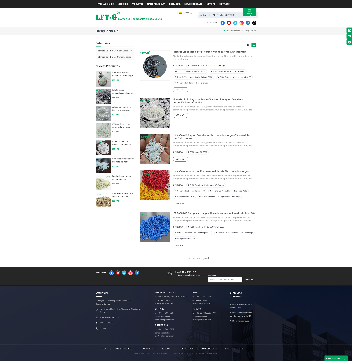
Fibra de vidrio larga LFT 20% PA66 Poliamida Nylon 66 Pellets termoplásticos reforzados (208, 101)
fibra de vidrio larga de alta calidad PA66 (194, 77)
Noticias (210, 4)
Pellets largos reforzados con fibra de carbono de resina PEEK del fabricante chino (122, 92)
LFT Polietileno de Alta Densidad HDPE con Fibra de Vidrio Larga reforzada (121, 126)
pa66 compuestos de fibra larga (191, 71)
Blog (227, 348)
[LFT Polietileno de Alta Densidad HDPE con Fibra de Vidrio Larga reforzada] (103, 130)
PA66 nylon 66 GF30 (198, 152)
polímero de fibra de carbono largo (114, 57)
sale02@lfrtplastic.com (109, 317)
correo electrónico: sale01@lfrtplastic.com (164, 302)
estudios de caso (193, 4)
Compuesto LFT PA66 (186, 238)
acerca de (123, 4)
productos (147, 348)
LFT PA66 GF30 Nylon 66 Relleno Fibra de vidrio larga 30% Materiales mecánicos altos (212, 137)
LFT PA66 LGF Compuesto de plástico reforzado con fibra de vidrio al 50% (214, 213)
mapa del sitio (209, 348)
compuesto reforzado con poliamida (192, 83)
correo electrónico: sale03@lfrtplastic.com (202, 318)
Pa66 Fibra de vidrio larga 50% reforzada (207, 227)
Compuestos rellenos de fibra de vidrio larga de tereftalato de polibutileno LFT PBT (122, 74)
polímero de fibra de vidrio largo (112, 50)
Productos (137, 4)
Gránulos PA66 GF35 (185, 196)
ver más (180, 89)
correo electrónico (250, 14)
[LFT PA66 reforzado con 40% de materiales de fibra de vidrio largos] (155, 185)
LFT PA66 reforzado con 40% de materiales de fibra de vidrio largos (211, 171)
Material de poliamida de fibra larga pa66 (229, 191)
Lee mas (115, 80)
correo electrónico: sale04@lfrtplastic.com (164, 334)
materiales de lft (156, 4)
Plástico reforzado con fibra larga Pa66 (194, 233)
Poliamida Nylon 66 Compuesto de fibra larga (220, 196)
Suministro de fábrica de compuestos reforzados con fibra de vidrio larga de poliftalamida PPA (122, 178)
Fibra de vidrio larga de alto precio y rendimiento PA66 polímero (210, 51)
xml (241, 348)
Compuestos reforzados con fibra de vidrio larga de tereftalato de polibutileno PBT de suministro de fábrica (123, 161)
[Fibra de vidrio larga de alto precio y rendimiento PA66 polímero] (155, 65)
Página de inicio (105, 4)
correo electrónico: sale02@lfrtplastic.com (164, 318)
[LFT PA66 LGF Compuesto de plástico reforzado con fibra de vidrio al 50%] (155, 227)
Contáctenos (186, 348)
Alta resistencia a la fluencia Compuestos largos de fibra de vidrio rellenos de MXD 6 (123, 143)
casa (103, 348)
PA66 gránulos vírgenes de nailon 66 (235, 77)
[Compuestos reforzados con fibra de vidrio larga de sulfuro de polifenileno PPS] (103, 199)
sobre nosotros (123, 348)
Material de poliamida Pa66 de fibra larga (235, 233)
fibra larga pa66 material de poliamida (229, 71)
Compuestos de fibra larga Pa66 (191, 191)
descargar (175, 4)
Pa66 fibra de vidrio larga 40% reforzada (207, 185)
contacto (224, 4)
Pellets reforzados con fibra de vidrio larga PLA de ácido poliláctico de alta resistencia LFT (123, 109)
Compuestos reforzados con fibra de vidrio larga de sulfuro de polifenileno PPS (123, 195)
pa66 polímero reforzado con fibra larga (207, 65)
